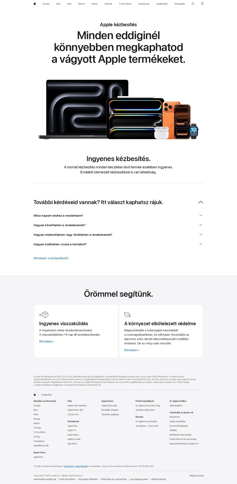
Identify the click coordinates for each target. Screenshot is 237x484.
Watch (36, 423)
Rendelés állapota (109, 410)
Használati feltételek (88, 479)
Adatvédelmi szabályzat (44, 479)
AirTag (36, 437)
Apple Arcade (74, 439)
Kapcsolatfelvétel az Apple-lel (184, 443)
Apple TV (71, 430)
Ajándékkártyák (41, 445)
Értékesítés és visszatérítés (114, 479)
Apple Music (73, 435)
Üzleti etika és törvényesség (183, 439)
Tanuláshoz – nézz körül (147, 426)
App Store (72, 443)
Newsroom (175, 417)
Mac (35, 410)
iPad (35, 414)
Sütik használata (67, 479)
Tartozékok (38, 441)
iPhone (36, 419)
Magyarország (197, 475)
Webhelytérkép (158, 479)
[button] (193, 4)
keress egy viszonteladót (75, 466)
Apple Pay (38, 457)
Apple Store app (109, 405)
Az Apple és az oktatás (146, 421)
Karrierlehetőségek (179, 426)
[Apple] (34, 394)
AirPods (37, 428)
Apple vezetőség (177, 421)
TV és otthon (39, 432)
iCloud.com (72, 414)
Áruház (36, 405)
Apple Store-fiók (75, 410)
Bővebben (46, 341)
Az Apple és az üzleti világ (148, 405)
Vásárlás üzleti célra (145, 410)
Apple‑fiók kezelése (77, 405)
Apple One (72, 426)
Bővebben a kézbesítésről (50, 258)
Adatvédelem (176, 405)
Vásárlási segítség (110, 414)
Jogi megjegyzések (139, 479)
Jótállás (173, 430)
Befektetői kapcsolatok (181, 435)
